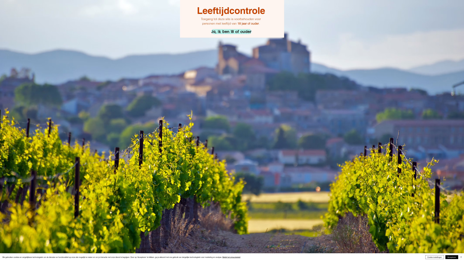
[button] (219, 31)
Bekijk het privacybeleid (231, 257)
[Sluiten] (461, 257)
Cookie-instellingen (434, 257)
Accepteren (451, 257)
